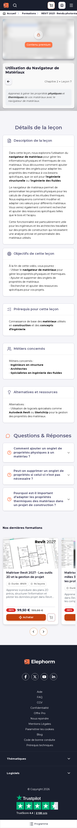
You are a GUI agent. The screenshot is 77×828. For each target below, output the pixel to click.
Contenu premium (38, 44)
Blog (40, 734)
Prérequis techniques (39, 745)
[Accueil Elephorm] (39, 661)
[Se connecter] (62, 5)
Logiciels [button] (13, 773)
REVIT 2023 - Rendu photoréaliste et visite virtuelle (57, 13)
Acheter (28, 617)
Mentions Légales (39, 723)
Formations (29, 13)
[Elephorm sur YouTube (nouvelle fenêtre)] (44, 676)
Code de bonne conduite (39, 739)
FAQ (39, 697)
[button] (33, 631)
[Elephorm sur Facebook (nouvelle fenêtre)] (25, 676)
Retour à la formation (8, 81)
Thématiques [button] (16, 758)
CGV (39, 702)
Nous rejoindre (39, 718)
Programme (41, 823)
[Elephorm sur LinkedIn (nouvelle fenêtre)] (53, 676)
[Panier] (51, 5)
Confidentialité (39, 707)
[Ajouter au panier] (51, 617)
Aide (39, 691)
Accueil (11, 13)
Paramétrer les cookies (39, 729)
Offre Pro (39, 713)
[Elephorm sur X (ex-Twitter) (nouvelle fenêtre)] (34, 676)
